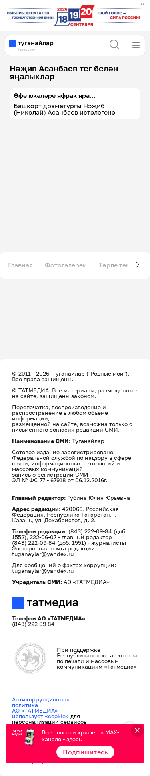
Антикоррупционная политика (41, 702)
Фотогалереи (66, 265)
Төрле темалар (122, 265)
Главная (20, 265)
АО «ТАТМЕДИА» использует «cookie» (40, 713)
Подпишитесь (85, 752)
